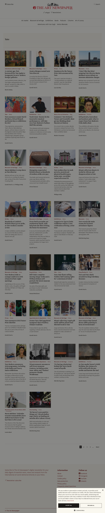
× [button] (102, 490)
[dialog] (81, 500)
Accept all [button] (69, 505)
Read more (70, 501)
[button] (80, 510)
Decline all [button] (91, 505)
